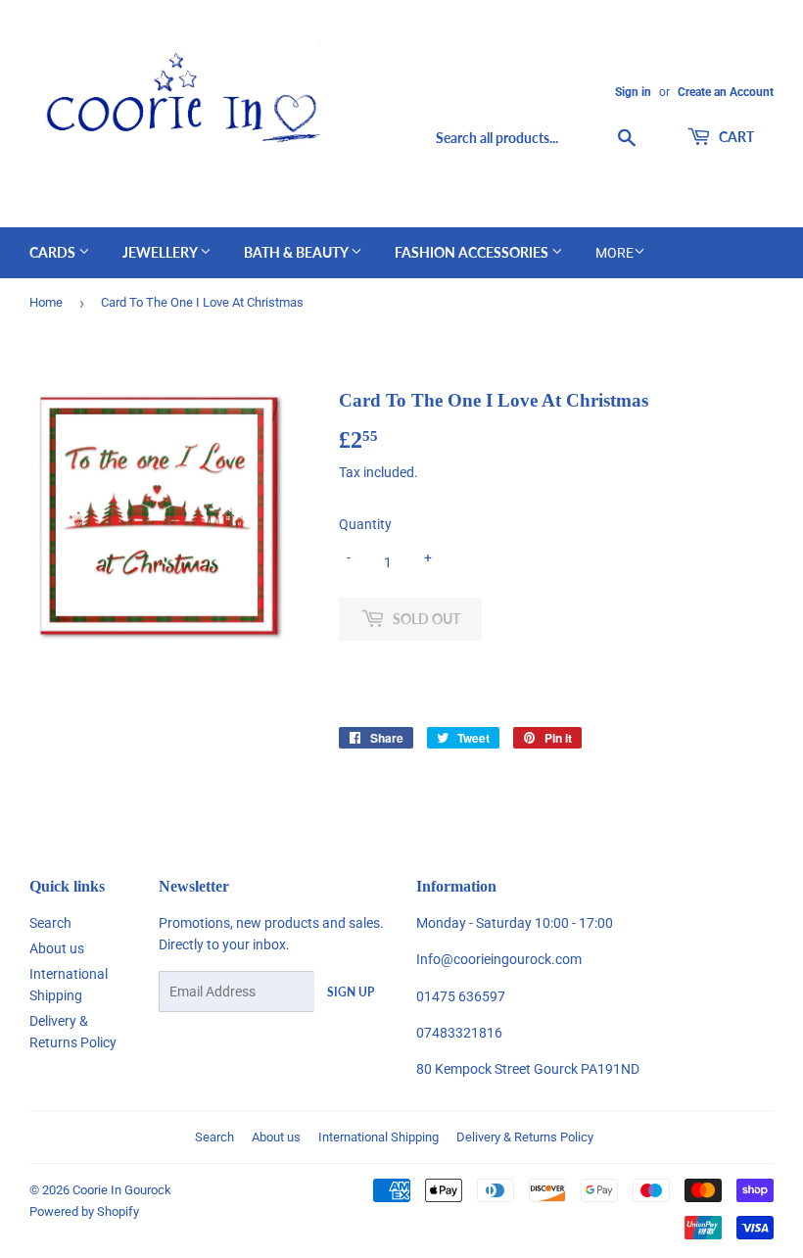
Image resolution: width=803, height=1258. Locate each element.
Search (50, 923)
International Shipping (378, 1137)
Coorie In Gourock (121, 1190)
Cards (53, 252)
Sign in (633, 92)
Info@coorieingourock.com (499, 959)
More (614, 253)
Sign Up (350, 992)
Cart (735, 136)
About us (56, 948)
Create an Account (726, 92)
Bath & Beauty (297, 252)
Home (46, 302)
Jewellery (161, 252)
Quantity (365, 524)
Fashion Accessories (473, 252)
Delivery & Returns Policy (524, 1137)
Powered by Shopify (84, 1211)
